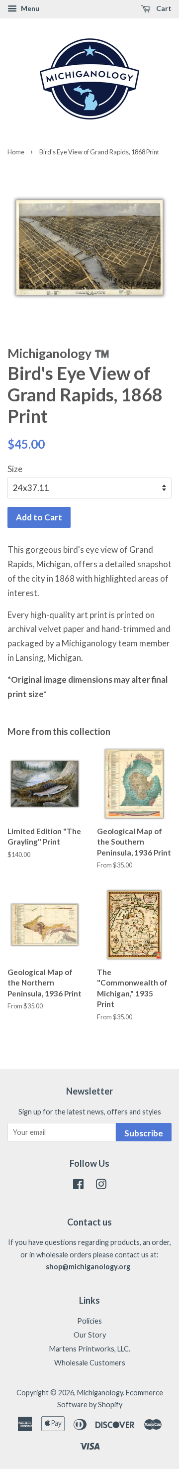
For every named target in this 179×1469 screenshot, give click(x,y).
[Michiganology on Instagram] (100, 1186)
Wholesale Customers (89, 1362)
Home (15, 152)
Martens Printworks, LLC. (89, 1349)
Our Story (90, 1335)
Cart (163, 8)
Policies (89, 1321)
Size (14, 469)
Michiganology (100, 1392)
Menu (29, 8)
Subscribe (143, 1133)
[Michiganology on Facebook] (78, 1186)
